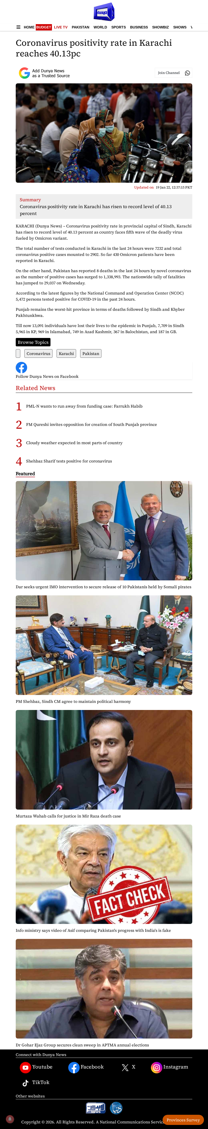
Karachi (66, 353)
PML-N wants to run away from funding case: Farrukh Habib (84, 406)
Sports (118, 27)
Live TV (60, 27)
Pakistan (80, 27)
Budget (43, 27)
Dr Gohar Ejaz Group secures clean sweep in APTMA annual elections (82, 1045)
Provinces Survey (183, 1120)
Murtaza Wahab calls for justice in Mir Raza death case (68, 816)
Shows (179, 27)
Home (29, 27)
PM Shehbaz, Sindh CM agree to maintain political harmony (73, 701)
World (100, 27)
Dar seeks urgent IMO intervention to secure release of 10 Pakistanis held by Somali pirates (103, 587)
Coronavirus (38, 353)
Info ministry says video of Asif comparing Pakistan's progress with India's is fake (93, 930)
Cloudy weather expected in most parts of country (74, 442)
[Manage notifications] (10, 1119)
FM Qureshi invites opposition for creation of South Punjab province (91, 424)
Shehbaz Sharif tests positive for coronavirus (69, 461)
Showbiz (160, 27)
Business (139, 27)
